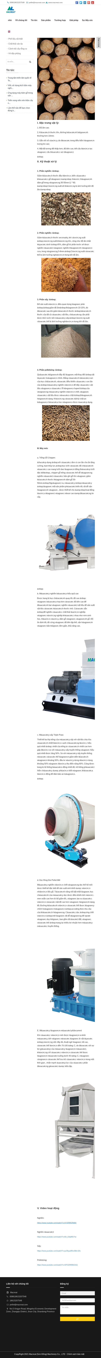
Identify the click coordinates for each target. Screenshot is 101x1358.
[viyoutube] (92, 2)
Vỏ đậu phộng (14, 53)
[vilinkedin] (84, 2)
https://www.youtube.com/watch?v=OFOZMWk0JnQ (57, 1265)
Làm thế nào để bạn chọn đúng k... (19, 109)
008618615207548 (17, 2)
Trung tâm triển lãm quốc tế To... (19, 79)
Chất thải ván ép (15, 44)
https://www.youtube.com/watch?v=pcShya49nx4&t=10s (59, 1251)
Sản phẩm (46, 20)
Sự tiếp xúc (87, 20)
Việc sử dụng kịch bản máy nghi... (20, 86)
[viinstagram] (88, 2)
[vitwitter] (80, 2)
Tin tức (34, 20)
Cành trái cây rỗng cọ (17, 49)
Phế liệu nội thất (15, 39)
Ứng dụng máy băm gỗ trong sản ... (20, 94)
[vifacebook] (77, 2)
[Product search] (30, 61)
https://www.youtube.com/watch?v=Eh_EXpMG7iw (56, 1237)
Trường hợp (60, 20)
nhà (10, 20)
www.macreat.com (55, 2)
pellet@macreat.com (37, 2)
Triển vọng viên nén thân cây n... (20, 101)
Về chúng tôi (21, 20)
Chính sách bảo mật (75, 1354)
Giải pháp (73, 20)
